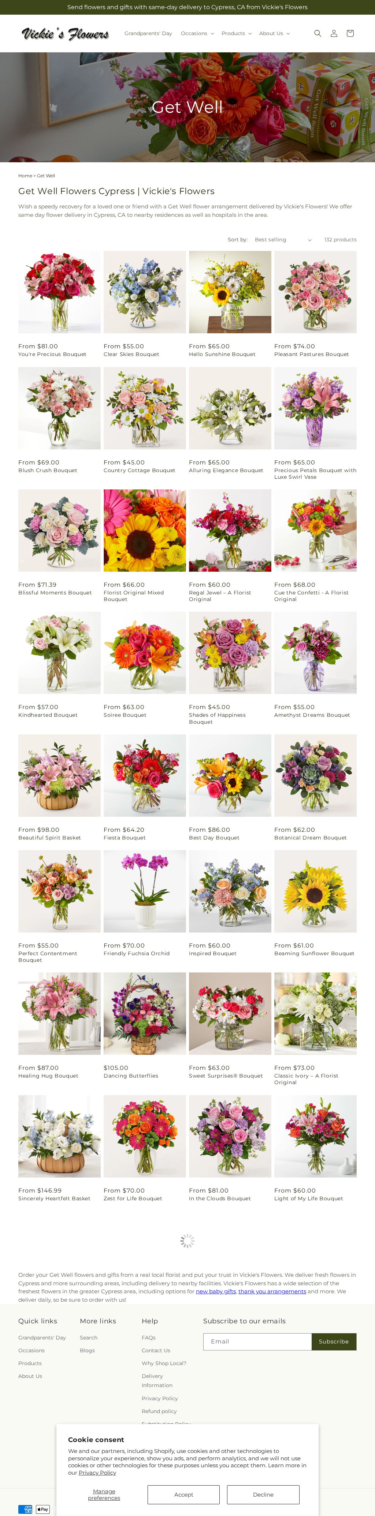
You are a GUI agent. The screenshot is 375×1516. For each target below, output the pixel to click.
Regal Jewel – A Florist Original (220, 596)
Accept (183, 1494)
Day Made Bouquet (300, 1314)
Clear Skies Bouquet (131, 354)
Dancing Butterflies (131, 1075)
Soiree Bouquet (125, 715)
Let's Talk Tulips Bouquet (223, 1314)
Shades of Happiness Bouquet (217, 718)
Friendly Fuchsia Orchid (137, 953)
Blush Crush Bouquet (47, 470)
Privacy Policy (97, 1472)
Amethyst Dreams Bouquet (312, 715)
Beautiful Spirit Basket (49, 837)
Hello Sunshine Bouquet (222, 354)
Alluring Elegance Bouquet (226, 470)
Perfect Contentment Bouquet (47, 956)
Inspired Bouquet (213, 953)
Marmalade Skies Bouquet (54, 1314)
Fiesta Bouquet (125, 837)
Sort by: (238, 239)
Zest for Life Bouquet (133, 1198)
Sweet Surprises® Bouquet (226, 1075)
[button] (197, 33)
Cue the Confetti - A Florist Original (311, 596)
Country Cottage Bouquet (140, 470)
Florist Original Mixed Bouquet (134, 596)
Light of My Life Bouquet (308, 1198)
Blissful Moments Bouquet (55, 592)
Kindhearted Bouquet (48, 715)
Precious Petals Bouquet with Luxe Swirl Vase (315, 473)
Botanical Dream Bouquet (310, 837)
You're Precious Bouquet (52, 354)
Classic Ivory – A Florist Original (306, 1079)
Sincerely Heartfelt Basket (54, 1198)
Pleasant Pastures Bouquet (311, 354)
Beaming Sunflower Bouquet (314, 953)
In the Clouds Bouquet (220, 1198)
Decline (263, 1494)
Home (25, 175)
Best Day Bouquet (214, 837)
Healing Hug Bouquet (48, 1075)
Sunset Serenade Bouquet (139, 1314)
